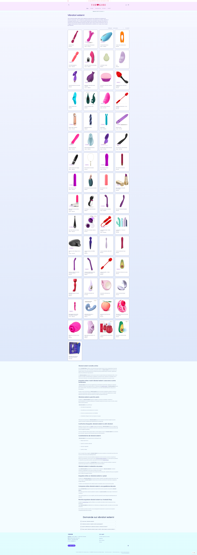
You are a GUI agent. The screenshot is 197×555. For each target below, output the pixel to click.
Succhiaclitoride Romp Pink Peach (105, 315)
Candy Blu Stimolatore (104, 45)
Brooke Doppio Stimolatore (89, 45)
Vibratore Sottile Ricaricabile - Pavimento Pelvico (74, 273)
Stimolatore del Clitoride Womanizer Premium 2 (73, 357)
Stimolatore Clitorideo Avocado (122, 272)
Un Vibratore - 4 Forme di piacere (120, 230)
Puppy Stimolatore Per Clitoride (74, 85)
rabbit (92, 426)
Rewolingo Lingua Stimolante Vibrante (90, 86)
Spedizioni (101, 538)
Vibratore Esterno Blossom (105, 106)
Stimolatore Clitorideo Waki (121, 335)
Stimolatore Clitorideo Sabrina (90, 230)
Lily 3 (117, 65)
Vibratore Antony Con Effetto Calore (90, 251)
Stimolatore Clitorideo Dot (89, 293)
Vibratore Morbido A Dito (89, 106)
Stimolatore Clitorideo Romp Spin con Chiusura (122, 315)
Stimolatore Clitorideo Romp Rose (74, 336)
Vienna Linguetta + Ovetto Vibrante (105, 273)
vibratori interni (104, 386)
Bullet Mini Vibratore (88, 127)
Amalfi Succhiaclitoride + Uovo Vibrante (121, 107)
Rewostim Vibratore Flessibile (121, 209)
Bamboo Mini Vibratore (73, 127)
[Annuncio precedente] (86, 1)
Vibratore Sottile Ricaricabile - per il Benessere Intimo (90, 273)
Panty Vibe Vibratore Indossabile (90, 65)
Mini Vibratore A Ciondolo (89, 167)
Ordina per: (110, 28)
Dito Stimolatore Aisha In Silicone (106, 147)
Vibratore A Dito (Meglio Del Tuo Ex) (74, 251)
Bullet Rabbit (102, 127)
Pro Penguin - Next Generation (90, 209)
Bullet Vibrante (118, 127)
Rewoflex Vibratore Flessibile (105, 209)
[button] (69, 5)
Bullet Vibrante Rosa (72, 147)
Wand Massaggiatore (73, 65)
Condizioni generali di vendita (104, 536)
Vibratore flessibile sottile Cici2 (106, 251)
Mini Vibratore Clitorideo (120, 167)
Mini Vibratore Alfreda (104, 167)
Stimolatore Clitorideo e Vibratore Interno (89, 315)
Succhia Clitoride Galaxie (120, 293)
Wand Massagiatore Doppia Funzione (74, 294)
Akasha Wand (71, 45)
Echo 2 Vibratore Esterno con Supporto (90, 336)
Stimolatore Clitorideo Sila (105, 293)
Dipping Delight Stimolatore (89, 147)
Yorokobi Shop (85, 502)
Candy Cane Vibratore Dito (121, 45)
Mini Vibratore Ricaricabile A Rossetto (74, 209)
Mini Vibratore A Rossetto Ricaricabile (120, 188)
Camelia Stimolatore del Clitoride (106, 335)
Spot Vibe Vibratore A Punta (74, 230)
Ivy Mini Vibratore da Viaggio (74, 167)
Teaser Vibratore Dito (73, 106)
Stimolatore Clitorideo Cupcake (106, 85)
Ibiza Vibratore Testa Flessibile (121, 147)
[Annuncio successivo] (110, 1)
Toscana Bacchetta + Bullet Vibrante (105, 230)
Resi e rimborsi (101, 540)
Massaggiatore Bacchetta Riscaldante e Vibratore (73, 315)
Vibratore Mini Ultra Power (120, 251)
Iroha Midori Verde (103, 65)
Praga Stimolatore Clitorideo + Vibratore (121, 86)
